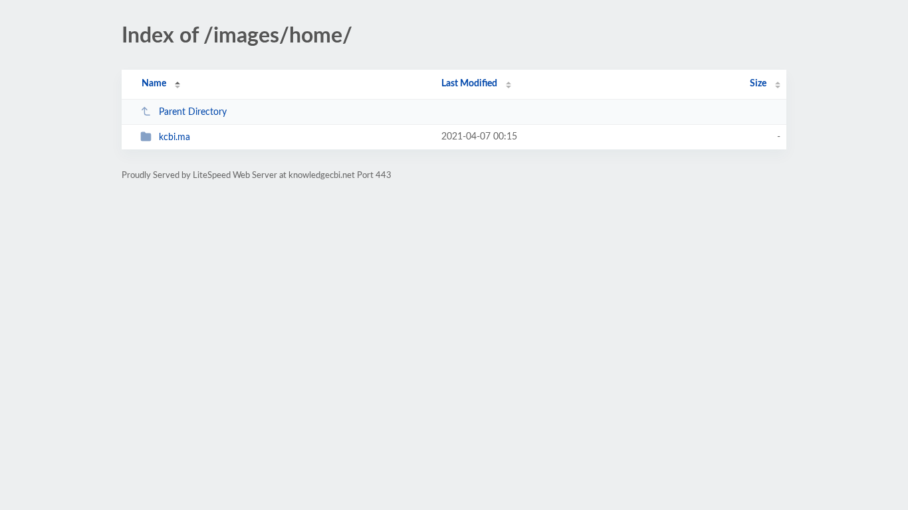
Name (154, 83)
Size (758, 83)
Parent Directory (193, 112)
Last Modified (469, 83)
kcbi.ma (174, 137)
